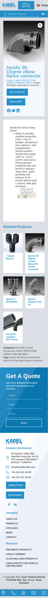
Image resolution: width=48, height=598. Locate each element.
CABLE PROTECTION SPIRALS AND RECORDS (21, 81)
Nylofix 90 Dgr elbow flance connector (23, 360)
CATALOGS (12, 528)
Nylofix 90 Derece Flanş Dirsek (24, 357)
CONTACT (11, 537)
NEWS (9, 532)
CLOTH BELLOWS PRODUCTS (21, 559)
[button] (43, 14)
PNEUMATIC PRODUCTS (19, 550)
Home (9, 80)
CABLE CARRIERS (16, 554)
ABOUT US (11, 519)
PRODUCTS (12, 523)
